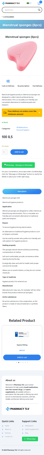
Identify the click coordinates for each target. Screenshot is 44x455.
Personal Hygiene (22, 130)
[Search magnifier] (39, 10)
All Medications (22, 127)
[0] (38, 4)
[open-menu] (40, 17)
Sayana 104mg (22, 345)
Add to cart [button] (22, 357)
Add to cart (19, 152)
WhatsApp (31, 438)
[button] (16, 362)
